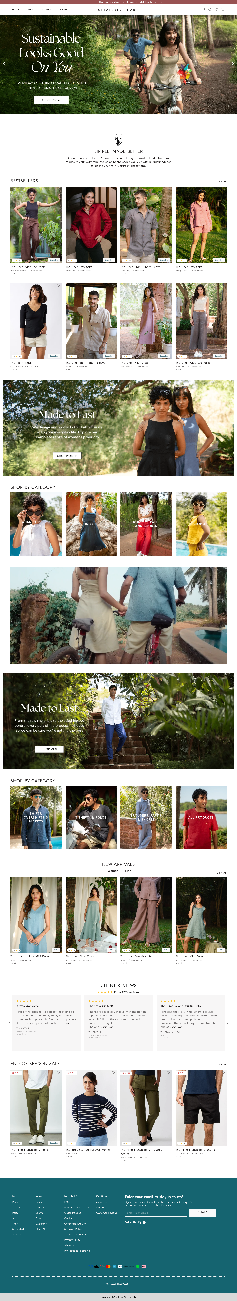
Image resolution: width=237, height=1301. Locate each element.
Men (30, 10)
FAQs (67, 1202)
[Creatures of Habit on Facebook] (144, 1222)
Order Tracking (72, 1213)
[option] (118, 63)
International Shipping (77, 1251)
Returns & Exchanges (76, 1207)
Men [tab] (128, 871)
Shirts (15, 1218)
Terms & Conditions (75, 1234)
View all (221, 182)
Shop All (17, 1234)
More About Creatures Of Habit (117, 1297)
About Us (101, 1202)
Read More (70, 1023)
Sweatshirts (18, 1229)
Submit (202, 1212)
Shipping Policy (73, 1229)
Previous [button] (5, 64)
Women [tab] (113, 871)
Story (63, 10)
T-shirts (16, 1207)
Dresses (40, 1207)
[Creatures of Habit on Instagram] (139, 1222)
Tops (38, 1218)
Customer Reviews (106, 1213)
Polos (15, 1213)
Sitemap (69, 1245)
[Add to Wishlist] (59, 189)
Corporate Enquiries (76, 1224)
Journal (100, 1207)
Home (15, 10)
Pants (15, 1202)
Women (46, 10)
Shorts (15, 1224)
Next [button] (233, 64)
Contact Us (70, 1218)
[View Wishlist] (217, 9)
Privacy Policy (72, 1240)
